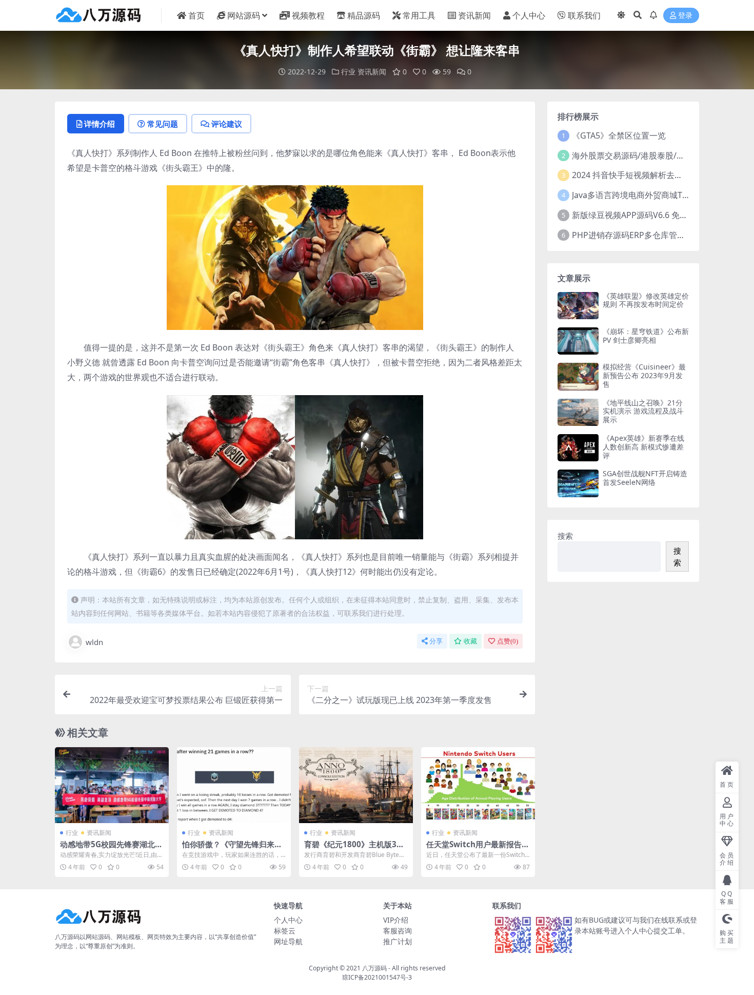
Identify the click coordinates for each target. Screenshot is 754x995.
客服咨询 (397, 930)
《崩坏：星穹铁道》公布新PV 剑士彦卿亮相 (646, 335)
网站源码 (243, 15)
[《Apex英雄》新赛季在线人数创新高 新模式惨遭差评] (578, 447)
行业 (348, 71)
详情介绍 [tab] (99, 124)
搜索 (565, 536)
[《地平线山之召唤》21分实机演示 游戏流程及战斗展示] (578, 412)
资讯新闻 (474, 15)
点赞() (507, 641)
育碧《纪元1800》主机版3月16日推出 (354, 849)
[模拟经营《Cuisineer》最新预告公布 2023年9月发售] (578, 376)
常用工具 (419, 15)
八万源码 (374, 968)
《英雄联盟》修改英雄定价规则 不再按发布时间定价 (646, 300)
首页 (196, 15)
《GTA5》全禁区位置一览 (619, 135)
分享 (436, 641)
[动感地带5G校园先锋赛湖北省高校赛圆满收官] (112, 785)
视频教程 (308, 15)
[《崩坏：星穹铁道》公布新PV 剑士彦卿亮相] (578, 341)
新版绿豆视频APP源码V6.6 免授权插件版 (646, 215)
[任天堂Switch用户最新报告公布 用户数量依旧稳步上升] (478, 785)
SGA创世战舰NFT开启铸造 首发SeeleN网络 (645, 478)
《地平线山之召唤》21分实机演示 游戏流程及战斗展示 (643, 411)
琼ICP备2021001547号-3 (377, 977)
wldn (94, 642)
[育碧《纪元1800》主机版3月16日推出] (356, 785)
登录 (685, 15)
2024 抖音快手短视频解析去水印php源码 (647, 175)
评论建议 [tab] (226, 124)
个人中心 (528, 15)
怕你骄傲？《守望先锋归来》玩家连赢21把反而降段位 (232, 849)
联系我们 (584, 15)
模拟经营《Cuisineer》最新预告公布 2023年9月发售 (644, 375)
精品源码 (363, 15)
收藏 (470, 641)
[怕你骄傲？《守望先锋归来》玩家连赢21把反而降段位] (234, 785)
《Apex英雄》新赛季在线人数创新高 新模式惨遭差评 (643, 446)
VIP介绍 (395, 920)
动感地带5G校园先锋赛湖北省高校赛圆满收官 (111, 849)
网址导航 (288, 941)
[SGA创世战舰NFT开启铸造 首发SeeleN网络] (578, 483)
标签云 (284, 930)
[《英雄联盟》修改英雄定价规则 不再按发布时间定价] (578, 305)
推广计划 (397, 941)
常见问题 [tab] (162, 124)
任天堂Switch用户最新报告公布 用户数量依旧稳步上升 (477, 849)
